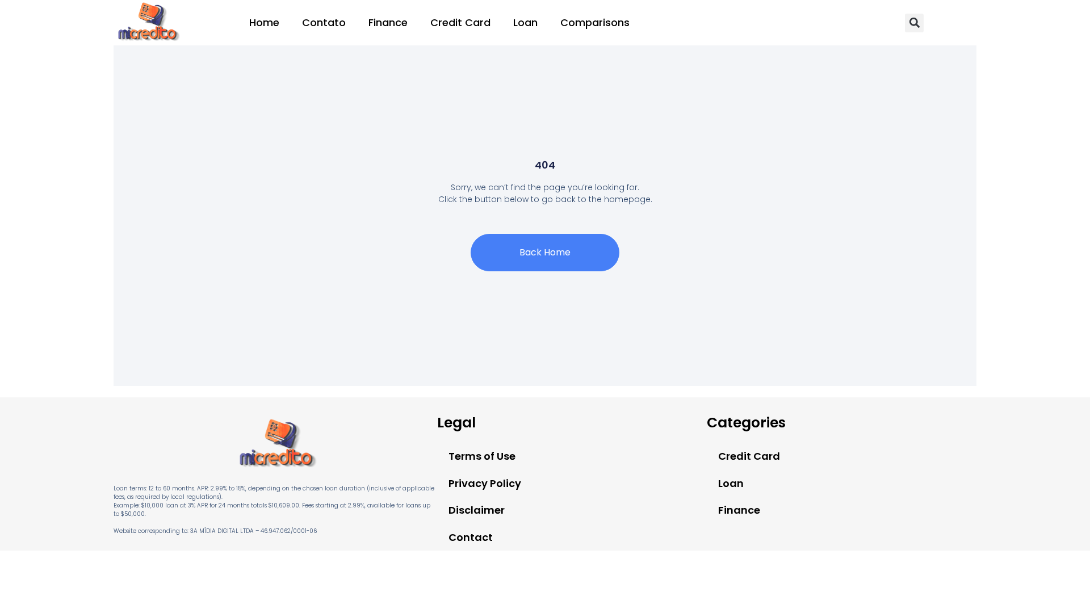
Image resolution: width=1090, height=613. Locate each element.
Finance (388, 22)
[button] (914, 23)
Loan (525, 22)
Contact (470, 537)
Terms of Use (481, 456)
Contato (324, 22)
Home (264, 22)
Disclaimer (476, 510)
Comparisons (595, 22)
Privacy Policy (484, 483)
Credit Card (460, 22)
